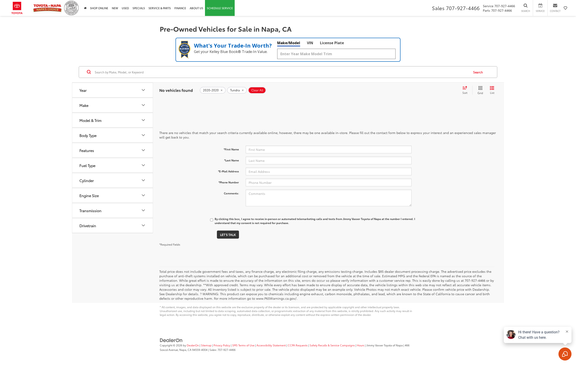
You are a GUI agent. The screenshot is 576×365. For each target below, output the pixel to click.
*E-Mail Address (228, 171)
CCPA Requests (298, 345)
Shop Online (99, 8)
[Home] (85, 8)
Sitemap (206, 345)
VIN (310, 42)
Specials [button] (139, 8)
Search (478, 72)
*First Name (231, 149)
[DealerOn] (171, 340)
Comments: (231, 193)
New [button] (115, 8)
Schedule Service (220, 8)
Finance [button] (180, 8)
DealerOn (193, 345)
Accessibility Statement (271, 345)
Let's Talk (228, 234)
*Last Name (231, 160)
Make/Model (288, 42)
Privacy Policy (222, 345)
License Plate (332, 42)
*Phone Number (228, 182)
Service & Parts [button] (159, 8)
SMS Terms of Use (243, 345)
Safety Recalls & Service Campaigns (332, 345)
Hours (360, 345)
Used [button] (125, 8)
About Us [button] (196, 8)
